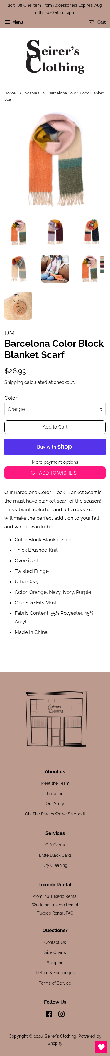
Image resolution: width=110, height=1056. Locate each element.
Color (10, 398)
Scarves (32, 93)
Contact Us (55, 942)
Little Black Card (55, 855)
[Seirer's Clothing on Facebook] (48, 1015)
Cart (101, 22)
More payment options (55, 462)
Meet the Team (55, 783)
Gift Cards (55, 844)
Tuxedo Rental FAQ (55, 913)
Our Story (55, 803)
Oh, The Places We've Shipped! (55, 813)
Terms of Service (55, 982)
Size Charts (55, 952)
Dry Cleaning (55, 865)
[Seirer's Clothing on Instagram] (61, 1015)
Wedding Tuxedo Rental (55, 904)
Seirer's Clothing (60, 1036)
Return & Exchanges (55, 972)
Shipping (13, 382)
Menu (17, 22)
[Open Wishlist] (101, 1047)
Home (10, 93)
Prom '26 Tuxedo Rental (55, 896)
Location (55, 793)
